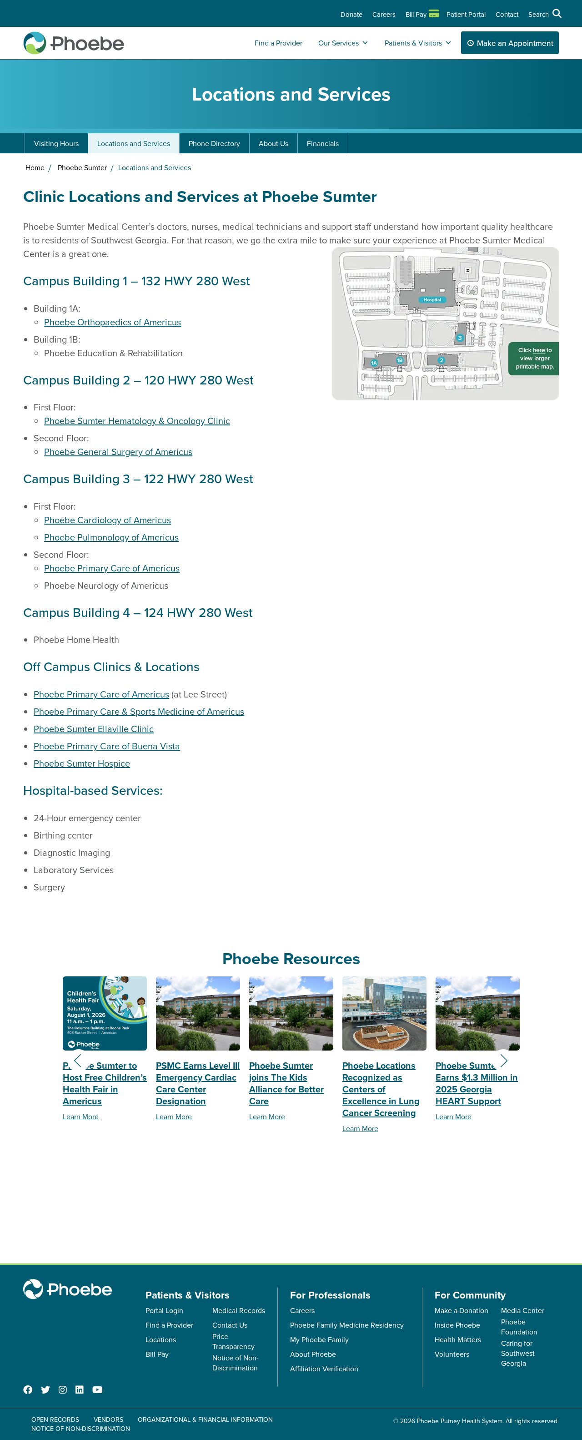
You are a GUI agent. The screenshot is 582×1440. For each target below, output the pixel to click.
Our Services (338, 43)
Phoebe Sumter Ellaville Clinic (94, 728)
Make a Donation (461, 1310)
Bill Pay (416, 14)
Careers (384, 14)
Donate (351, 14)
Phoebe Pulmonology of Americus (111, 537)
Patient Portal (466, 14)
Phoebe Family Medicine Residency (347, 1325)
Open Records (55, 1419)
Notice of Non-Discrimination (235, 1363)
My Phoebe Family (319, 1339)
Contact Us (229, 1325)
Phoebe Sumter (82, 167)
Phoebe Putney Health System (459, 1420)
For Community (470, 1295)
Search (538, 14)
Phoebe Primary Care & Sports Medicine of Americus (139, 711)
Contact (507, 14)
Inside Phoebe (457, 1325)
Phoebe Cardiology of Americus (107, 519)
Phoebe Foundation (519, 1327)
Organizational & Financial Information (205, 1419)
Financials (323, 143)
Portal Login (164, 1310)
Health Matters (458, 1339)
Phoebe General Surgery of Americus (118, 451)
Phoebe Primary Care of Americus (112, 568)
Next (503, 1060)
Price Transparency (233, 1341)
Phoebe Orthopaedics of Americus (112, 321)
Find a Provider (278, 43)
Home (35, 167)
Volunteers (452, 1354)
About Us (273, 143)
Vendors (108, 1419)
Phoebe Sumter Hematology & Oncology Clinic (137, 420)
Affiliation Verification (324, 1369)
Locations (161, 1339)
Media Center (522, 1310)
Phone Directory (214, 143)
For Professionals (330, 1295)
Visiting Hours (56, 143)
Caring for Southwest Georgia (518, 1353)
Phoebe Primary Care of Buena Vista (107, 746)
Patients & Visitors (413, 43)
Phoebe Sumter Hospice (82, 763)
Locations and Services (133, 143)
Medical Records (238, 1310)
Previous (78, 1060)
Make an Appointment (515, 43)
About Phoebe (313, 1354)
